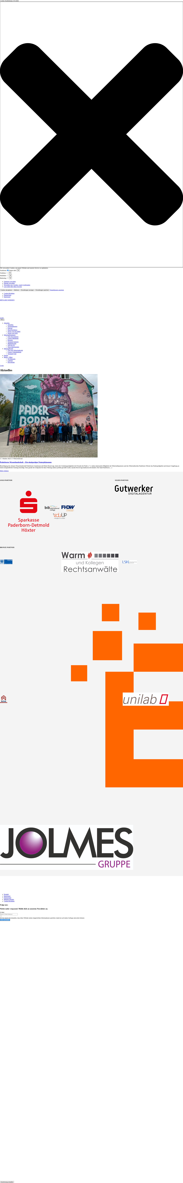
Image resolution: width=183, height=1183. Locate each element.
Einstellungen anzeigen (27, 290)
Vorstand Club (12, 354)
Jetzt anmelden (5, 920)
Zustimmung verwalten (7, 1182)
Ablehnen (16, 290)
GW (91, 1178)
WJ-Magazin (11, 359)
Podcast (10, 328)
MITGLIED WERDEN (7, 300)
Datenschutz (7, 295)
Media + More (8, 357)
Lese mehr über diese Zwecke (13, 286)
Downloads (11, 362)
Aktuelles (7, 323)
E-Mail (2, 912)
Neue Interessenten (13, 347)
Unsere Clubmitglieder (14, 352)
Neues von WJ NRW (14, 331)
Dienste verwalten (9, 283)
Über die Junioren (13, 337)
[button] (91, 134)
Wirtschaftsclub (8, 348)
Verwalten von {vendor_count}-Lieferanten (17, 285)
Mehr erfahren (4, 471)
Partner (6, 355)
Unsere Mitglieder (13, 338)
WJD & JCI (11, 345)
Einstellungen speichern (42, 290)
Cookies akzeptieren (6, 290)
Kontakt (6, 894)
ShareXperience (12, 330)
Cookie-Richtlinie (9, 293)
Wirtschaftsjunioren (9, 335)
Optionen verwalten (10, 281)
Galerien (10, 360)
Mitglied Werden (9, 899)
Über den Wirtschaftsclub (15, 350)
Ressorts (10, 340)
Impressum (7, 297)
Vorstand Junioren (13, 342)
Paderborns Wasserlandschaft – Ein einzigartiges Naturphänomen (26, 462)
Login (2, 318)
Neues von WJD (13, 333)
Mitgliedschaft (12, 343)
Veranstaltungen (12, 326)
